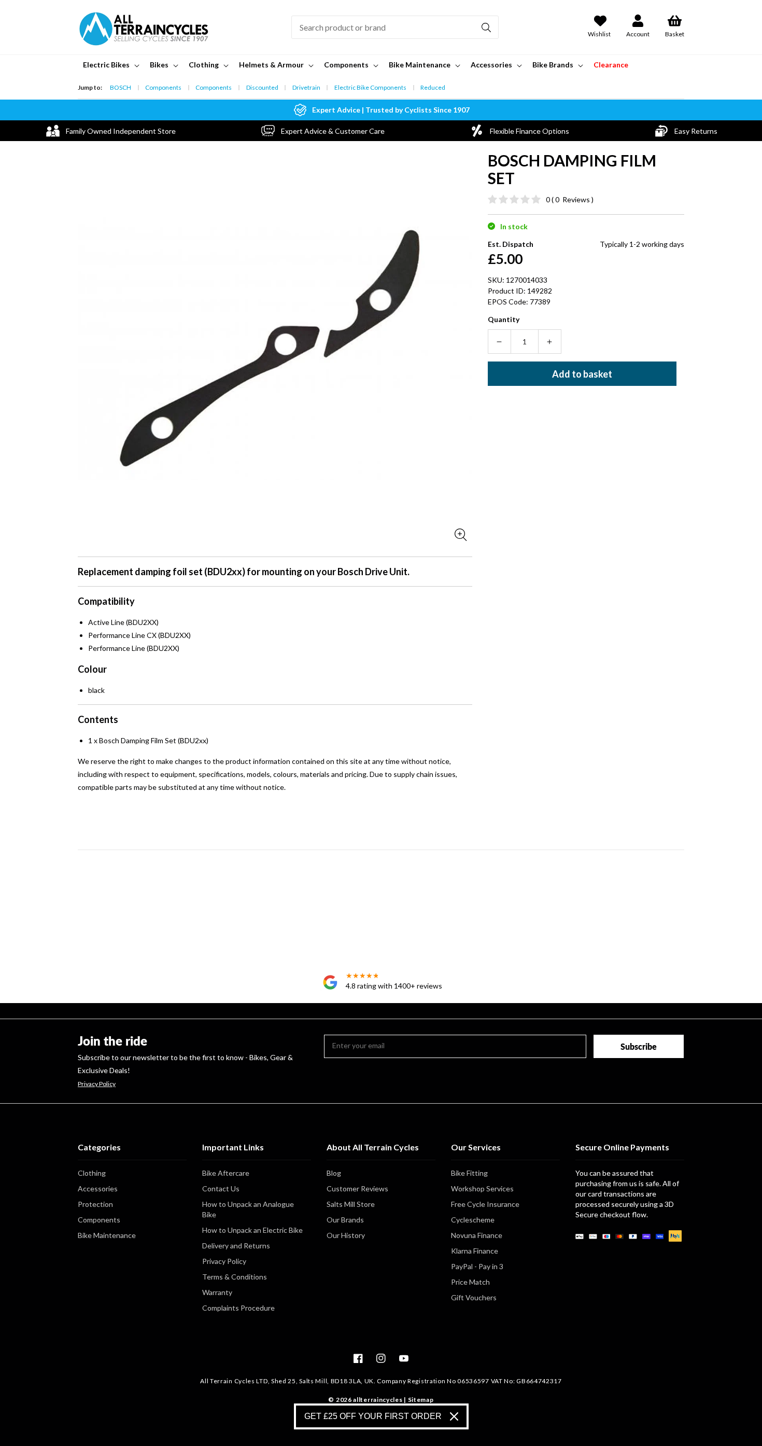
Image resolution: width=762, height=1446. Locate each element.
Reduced (432, 87)
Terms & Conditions (234, 1276)
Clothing (92, 1173)
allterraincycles (377, 1399)
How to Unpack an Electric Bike (252, 1230)
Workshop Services (482, 1188)
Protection (95, 1204)
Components (163, 87)
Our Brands (345, 1219)
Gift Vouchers (474, 1297)
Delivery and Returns (236, 1245)
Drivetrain (306, 87)
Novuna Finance (476, 1235)
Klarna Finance (474, 1250)
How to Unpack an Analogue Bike (248, 1209)
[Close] (454, 1416)
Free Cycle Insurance (485, 1204)
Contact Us (220, 1188)
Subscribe (638, 1046)
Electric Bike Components (370, 87)
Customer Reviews (357, 1188)
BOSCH (120, 87)
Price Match (470, 1281)
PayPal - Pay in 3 (477, 1266)
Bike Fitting (469, 1173)
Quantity (503, 319)
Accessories (98, 1188)
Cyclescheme (473, 1219)
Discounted (262, 87)
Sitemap (421, 1399)
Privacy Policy (97, 1084)
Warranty (217, 1292)
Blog (334, 1173)
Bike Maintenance (107, 1235)
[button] (110, 65)
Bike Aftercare (225, 1173)
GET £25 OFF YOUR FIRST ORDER (373, 1416)
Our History (346, 1235)
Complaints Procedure (238, 1307)
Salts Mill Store (351, 1204)
